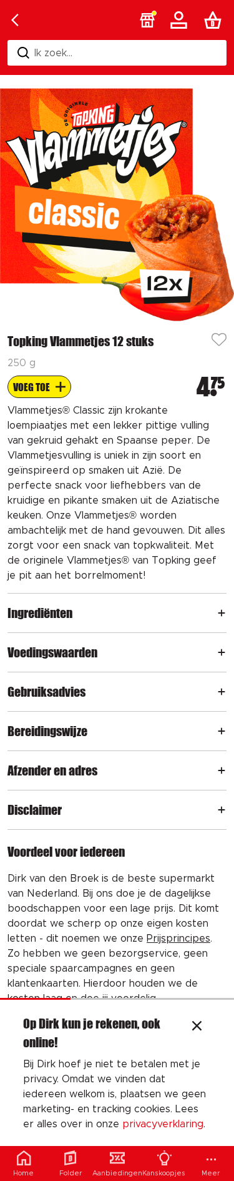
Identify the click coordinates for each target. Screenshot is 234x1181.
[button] (147, 19)
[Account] (181, 20)
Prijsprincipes (178, 939)
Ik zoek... (53, 53)
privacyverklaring (162, 1124)
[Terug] (14, 19)
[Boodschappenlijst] (215, 20)
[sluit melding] (197, 1027)
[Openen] (222, 613)
